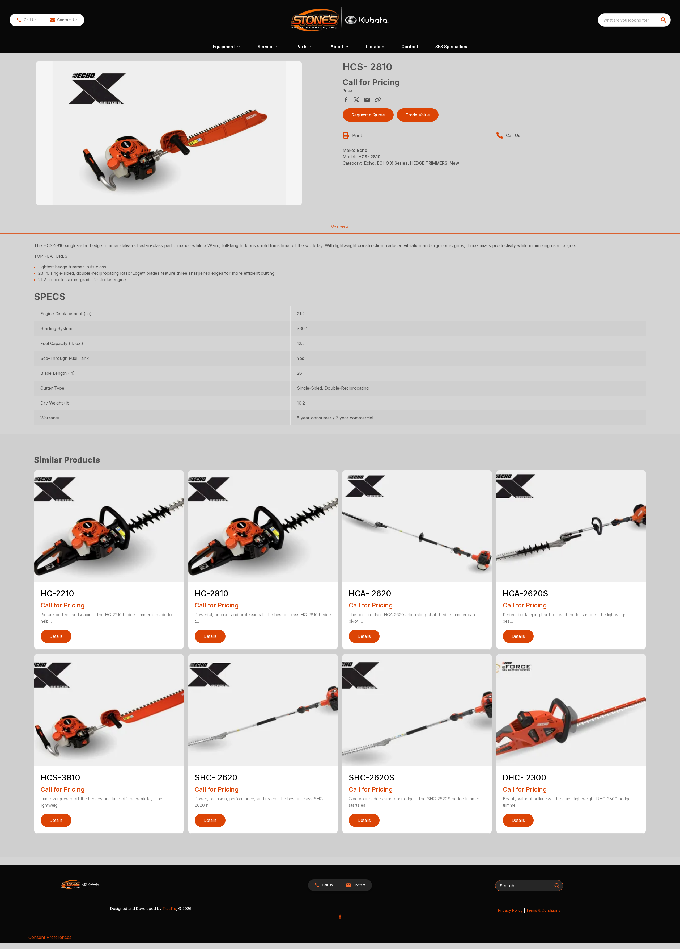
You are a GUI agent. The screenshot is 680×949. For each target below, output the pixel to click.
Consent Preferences (49, 937)
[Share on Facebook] (346, 100)
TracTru (169, 908)
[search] (664, 20)
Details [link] (56, 636)
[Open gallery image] (169, 133)
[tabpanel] (186, 134)
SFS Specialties (451, 46)
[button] (26, 20)
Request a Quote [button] (368, 115)
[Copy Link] (378, 100)
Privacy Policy (510, 910)
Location (375, 46)
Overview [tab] (340, 226)
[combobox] (634, 20)
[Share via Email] (367, 100)
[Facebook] (340, 916)
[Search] (557, 885)
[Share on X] (356, 100)
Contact (409, 46)
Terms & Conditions (543, 910)
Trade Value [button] (418, 115)
